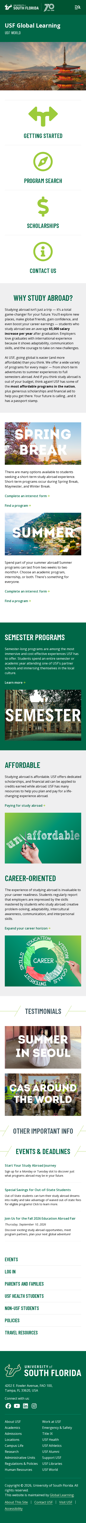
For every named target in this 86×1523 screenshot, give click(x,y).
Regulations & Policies (21, 1463)
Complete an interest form (26, 496)
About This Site (16, 1502)
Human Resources (18, 1469)
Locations (12, 1439)
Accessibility (14, 1508)
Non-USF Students (22, 1308)
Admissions (13, 1433)
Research (12, 1451)
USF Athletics (52, 1445)
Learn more (14, 682)
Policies (12, 1320)
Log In (10, 1271)
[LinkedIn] (25, 1405)
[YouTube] (16, 1405)
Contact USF (43, 1502)
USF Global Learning (32, 25)
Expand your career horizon (26, 928)
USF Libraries (52, 1463)
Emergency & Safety (57, 1427)
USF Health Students (24, 1296)
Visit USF (65, 1502)
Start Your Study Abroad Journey (30, 1165)
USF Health (50, 1439)
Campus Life (14, 1445)
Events (11, 1259)
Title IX (47, 1433)
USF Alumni (50, 1451)
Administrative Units (20, 1457)
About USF (13, 1421)
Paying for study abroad (24, 805)
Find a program (17, 505)
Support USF (51, 1457)
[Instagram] (34, 1405)
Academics (12, 1427)
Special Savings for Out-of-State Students (38, 1190)
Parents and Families (24, 1284)
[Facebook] (8, 1405)
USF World (13, 32)
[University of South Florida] (43, 1370)
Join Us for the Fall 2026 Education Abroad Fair (40, 1218)
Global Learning (62, 1495)
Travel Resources (21, 1332)
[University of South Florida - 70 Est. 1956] (29, 7)
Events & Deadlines (43, 1151)
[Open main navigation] (77, 7)
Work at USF (51, 1421)
